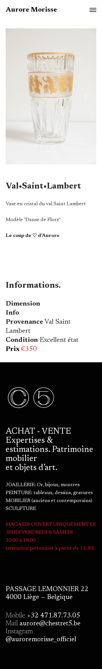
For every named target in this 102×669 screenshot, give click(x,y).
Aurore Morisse (31, 10)
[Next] (86, 96)
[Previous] (16, 96)
